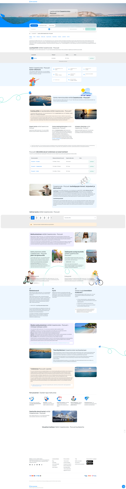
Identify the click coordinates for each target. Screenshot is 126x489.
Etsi (90, 29)
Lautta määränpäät (55, 464)
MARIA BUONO (56, 419)
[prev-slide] (30, 217)
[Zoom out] (125, 432)
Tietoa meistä (66, 460)
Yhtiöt (34, 36)
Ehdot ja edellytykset (67, 465)
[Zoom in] (125, 430)
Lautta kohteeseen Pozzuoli (36, 385)
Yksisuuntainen (34, 25)
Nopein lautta (48, 36)
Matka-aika (43, 36)
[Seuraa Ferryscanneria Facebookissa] (30, 464)
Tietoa (30, 36)
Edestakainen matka (43, 25)
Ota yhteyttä (77, 462)
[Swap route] (49, 29)
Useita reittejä (51, 25)
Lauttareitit (34, 33)
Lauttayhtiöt (54, 465)
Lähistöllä (64, 36)
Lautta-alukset (54, 467)
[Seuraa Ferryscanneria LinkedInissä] (37, 464)
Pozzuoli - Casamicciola (56, 138)
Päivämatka (54, 36)
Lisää (68, 36)
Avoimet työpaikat (67, 462)
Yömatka (59, 36)
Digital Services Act (67, 470)
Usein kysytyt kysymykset (79, 464)
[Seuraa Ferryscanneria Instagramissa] (32, 464)
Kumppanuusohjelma (67, 464)
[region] (63, 442)
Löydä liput (92, 58)
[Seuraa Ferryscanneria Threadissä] (41, 464)
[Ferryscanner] (33, 1)
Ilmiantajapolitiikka (67, 467)
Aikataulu (38, 36)
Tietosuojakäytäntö (67, 468)
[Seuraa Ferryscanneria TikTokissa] (34, 464)
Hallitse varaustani (78, 460)
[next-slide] (51, 217)
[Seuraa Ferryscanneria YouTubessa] (39, 464)
